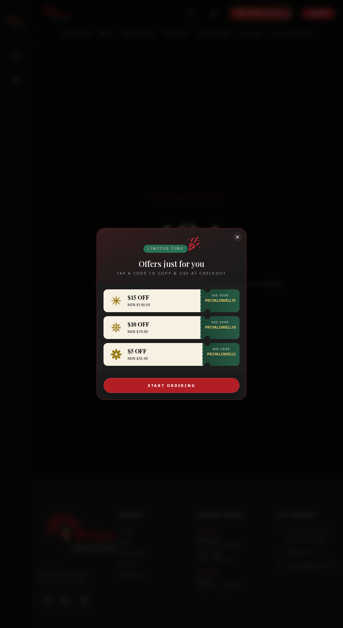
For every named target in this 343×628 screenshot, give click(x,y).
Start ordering (172, 385)
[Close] (237, 237)
